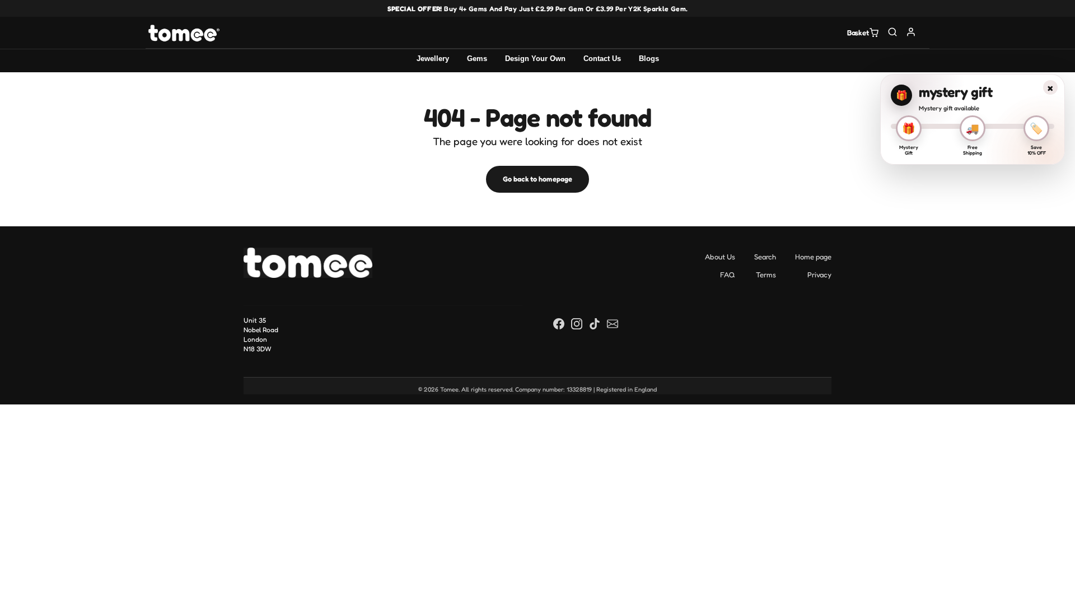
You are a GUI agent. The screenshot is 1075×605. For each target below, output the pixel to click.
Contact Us (602, 58)
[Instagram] (576, 323)
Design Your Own (535, 58)
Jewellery (433, 58)
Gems (477, 58)
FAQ (727, 274)
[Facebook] (558, 323)
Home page (813, 256)
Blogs (649, 58)
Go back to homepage (537, 179)
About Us (720, 256)
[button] (893, 31)
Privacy (819, 274)
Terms (766, 274)
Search (765, 256)
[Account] (911, 31)
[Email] (612, 323)
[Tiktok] (594, 323)
